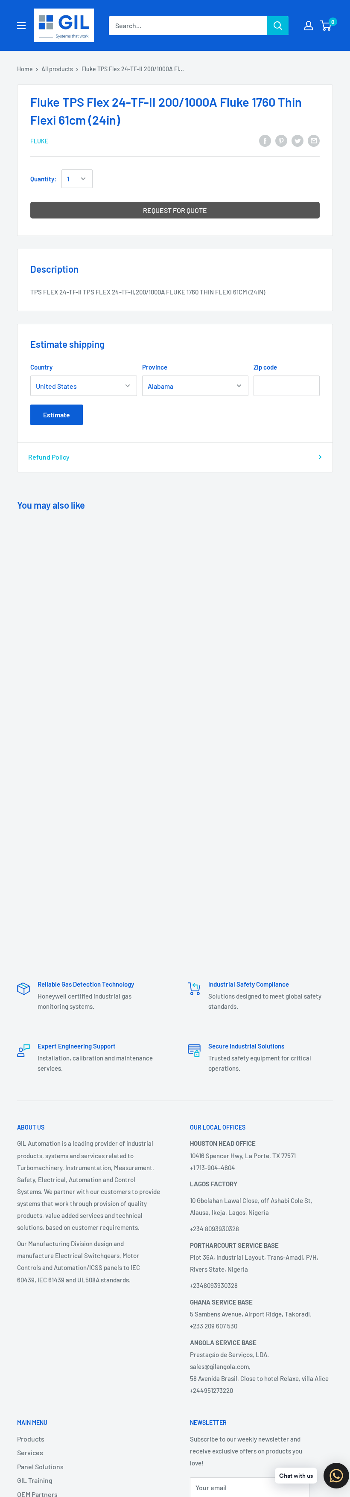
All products (57, 69)
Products (30, 1439)
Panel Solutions (40, 1466)
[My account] (308, 25)
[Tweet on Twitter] (297, 140)
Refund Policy (49, 457)
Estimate (56, 415)
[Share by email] (314, 140)
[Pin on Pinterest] (281, 140)
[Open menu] (21, 25)
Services (30, 1452)
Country (41, 367)
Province (154, 367)
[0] (326, 25)
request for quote (175, 210)
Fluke (39, 141)
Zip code (265, 367)
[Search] (278, 25)
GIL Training (34, 1480)
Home (25, 69)
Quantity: (43, 179)
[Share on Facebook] (265, 140)
